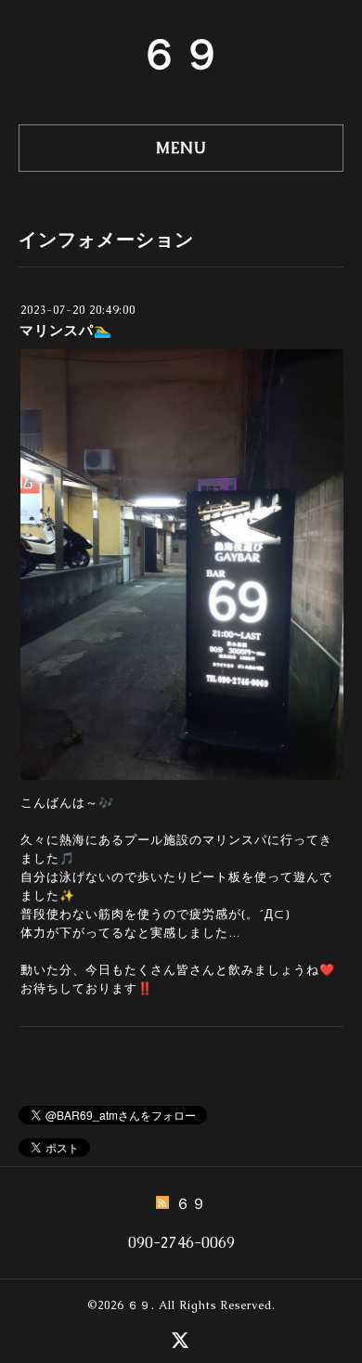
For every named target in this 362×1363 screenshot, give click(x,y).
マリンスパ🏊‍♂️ (65, 330)
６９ (181, 54)
